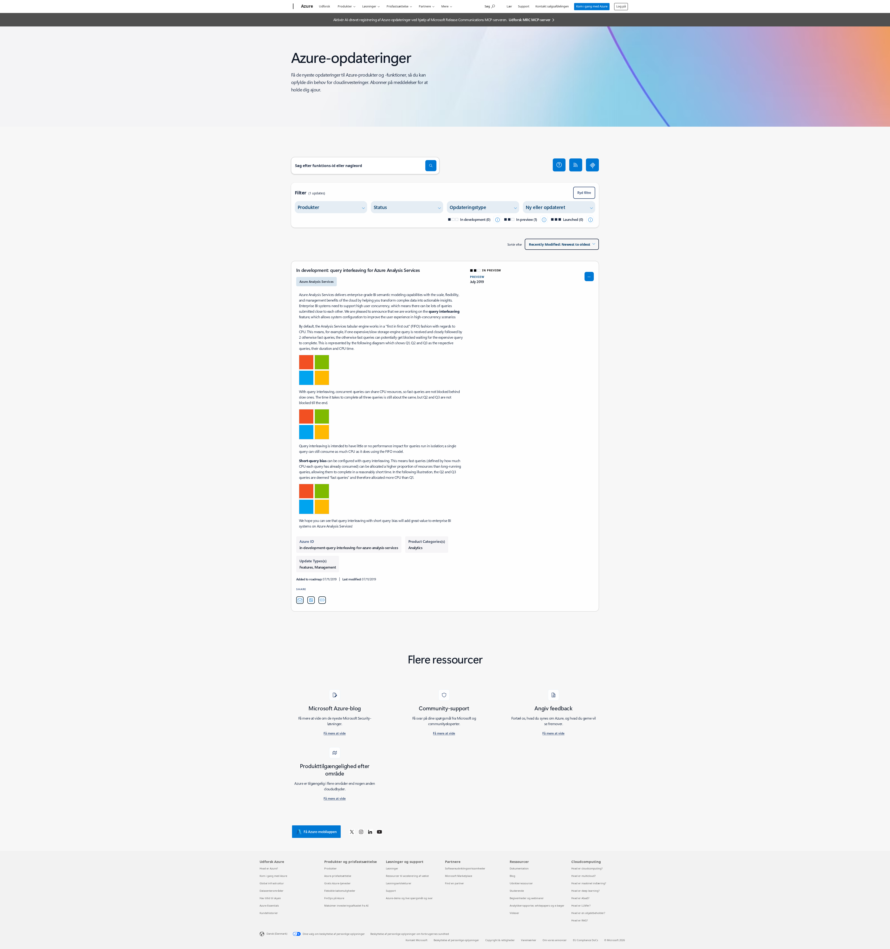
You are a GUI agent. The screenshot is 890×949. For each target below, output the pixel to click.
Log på (621, 6)
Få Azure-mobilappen (320, 831)
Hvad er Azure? (269, 868)
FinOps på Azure (334, 898)
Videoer (514, 913)
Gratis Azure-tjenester (337, 883)
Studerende (517, 890)
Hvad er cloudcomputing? (587, 868)
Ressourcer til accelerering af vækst (407, 876)
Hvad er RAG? (579, 920)
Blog (512, 876)
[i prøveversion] (544, 219)
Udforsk (324, 6)
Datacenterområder (271, 890)
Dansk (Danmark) (277, 933)
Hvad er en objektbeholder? (588, 913)
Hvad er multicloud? (583, 876)
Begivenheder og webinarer (527, 898)
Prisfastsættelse (397, 6)
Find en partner (454, 883)
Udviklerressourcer (521, 883)
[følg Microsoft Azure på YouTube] (379, 832)
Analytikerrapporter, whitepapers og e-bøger (537, 905)
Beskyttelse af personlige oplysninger (456, 940)
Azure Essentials (269, 905)
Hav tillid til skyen (270, 898)
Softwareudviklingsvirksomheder (465, 868)
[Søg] (430, 165)
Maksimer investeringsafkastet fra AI (346, 905)
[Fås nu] (590, 219)
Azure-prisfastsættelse (337, 876)
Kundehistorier (269, 913)
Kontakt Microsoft (416, 940)
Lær (509, 6)
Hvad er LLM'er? (581, 905)
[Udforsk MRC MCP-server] (592, 164)
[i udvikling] (497, 219)
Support (523, 6)
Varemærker (528, 940)
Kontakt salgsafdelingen (552, 6)
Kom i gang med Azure (591, 6)
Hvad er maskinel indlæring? (588, 883)
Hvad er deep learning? (585, 890)
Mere (444, 6)
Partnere (425, 6)
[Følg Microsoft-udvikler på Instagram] (361, 832)
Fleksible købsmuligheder (339, 890)
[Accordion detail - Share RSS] (311, 600)
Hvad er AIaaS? (580, 898)
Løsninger (369, 6)
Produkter (345, 6)
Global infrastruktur (272, 883)
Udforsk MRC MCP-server (529, 19)
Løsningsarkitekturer (398, 883)
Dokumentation (519, 868)
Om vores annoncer (555, 940)
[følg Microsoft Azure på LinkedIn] (370, 832)
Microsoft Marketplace (458, 876)
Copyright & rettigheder (500, 940)
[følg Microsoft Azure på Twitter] (352, 832)
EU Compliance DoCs (585, 940)
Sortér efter (514, 244)
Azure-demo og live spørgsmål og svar (409, 898)
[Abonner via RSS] (575, 164)
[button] (559, 164)
